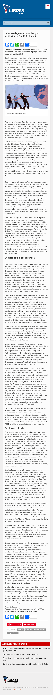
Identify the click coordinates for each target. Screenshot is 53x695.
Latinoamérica (39, 630)
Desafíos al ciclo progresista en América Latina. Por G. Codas (26, 664)
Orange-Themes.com (17, 689)
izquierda (28, 630)
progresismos (13, 633)
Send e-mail (29, 624)
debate (20, 630)
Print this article (14, 624)
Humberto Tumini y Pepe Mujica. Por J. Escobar (20, 654)
